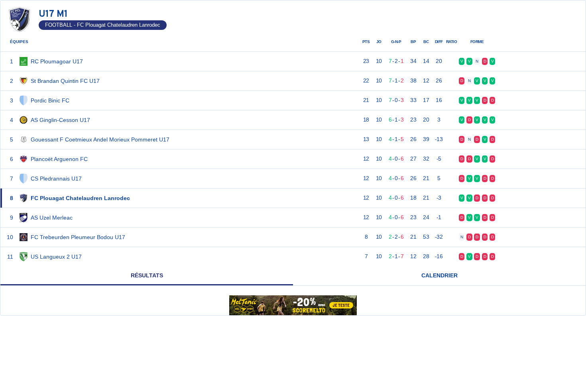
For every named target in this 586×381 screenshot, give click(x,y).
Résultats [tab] (147, 275)
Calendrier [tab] (439, 275)
